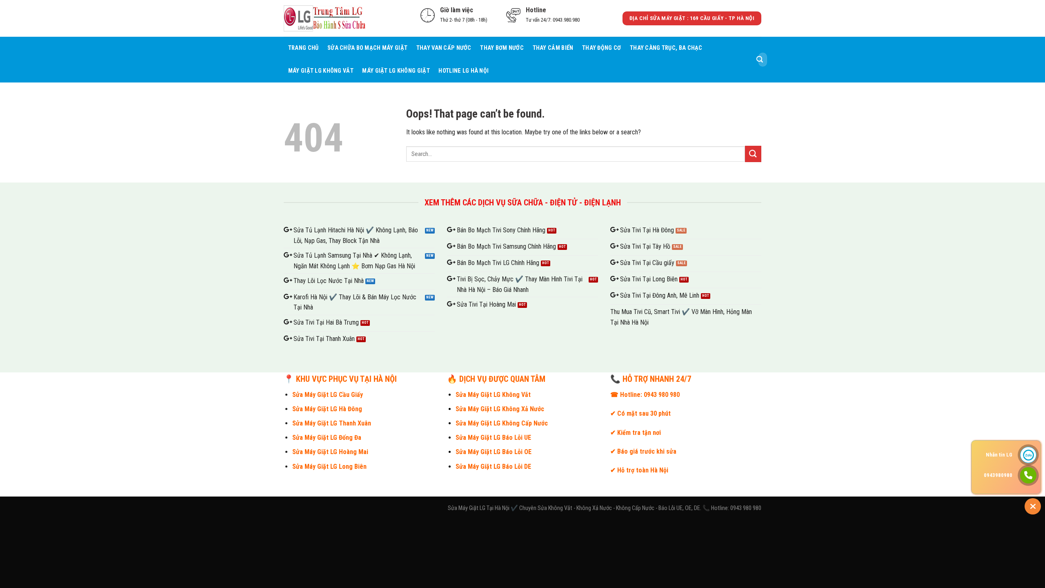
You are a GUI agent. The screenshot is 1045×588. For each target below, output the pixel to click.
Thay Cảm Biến (553, 48)
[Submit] (760, 60)
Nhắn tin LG (999, 455)
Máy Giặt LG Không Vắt (321, 70)
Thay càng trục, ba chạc (666, 48)
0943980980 (998, 475)
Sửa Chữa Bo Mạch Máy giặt (367, 48)
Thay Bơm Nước (502, 48)
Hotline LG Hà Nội (463, 70)
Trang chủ (303, 48)
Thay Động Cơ (601, 48)
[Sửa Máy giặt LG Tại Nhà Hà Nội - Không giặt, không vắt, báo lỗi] (324, 18)
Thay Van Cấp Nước (443, 48)
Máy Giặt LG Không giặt (395, 70)
